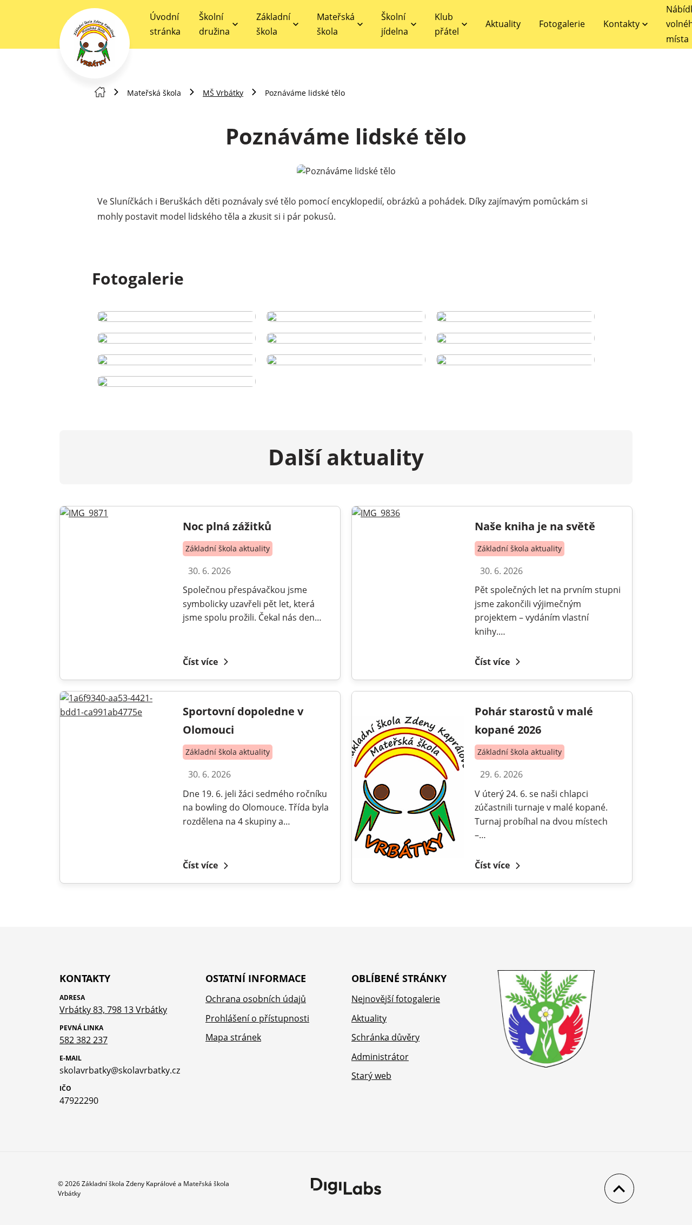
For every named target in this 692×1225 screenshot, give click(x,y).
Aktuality (503, 24)
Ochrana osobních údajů (255, 999)
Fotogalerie (562, 24)
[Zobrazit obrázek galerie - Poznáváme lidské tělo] (176, 316)
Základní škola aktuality (227, 548)
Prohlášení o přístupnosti (257, 1018)
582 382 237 (83, 1040)
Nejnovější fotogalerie (395, 999)
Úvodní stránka (165, 24)
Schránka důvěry (385, 1037)
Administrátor (380, 1057)
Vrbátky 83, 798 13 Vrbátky (113, 1010)
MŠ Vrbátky (223, 93)
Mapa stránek (233, 1037)
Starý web (371, 1076)
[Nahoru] (616, 1188)
